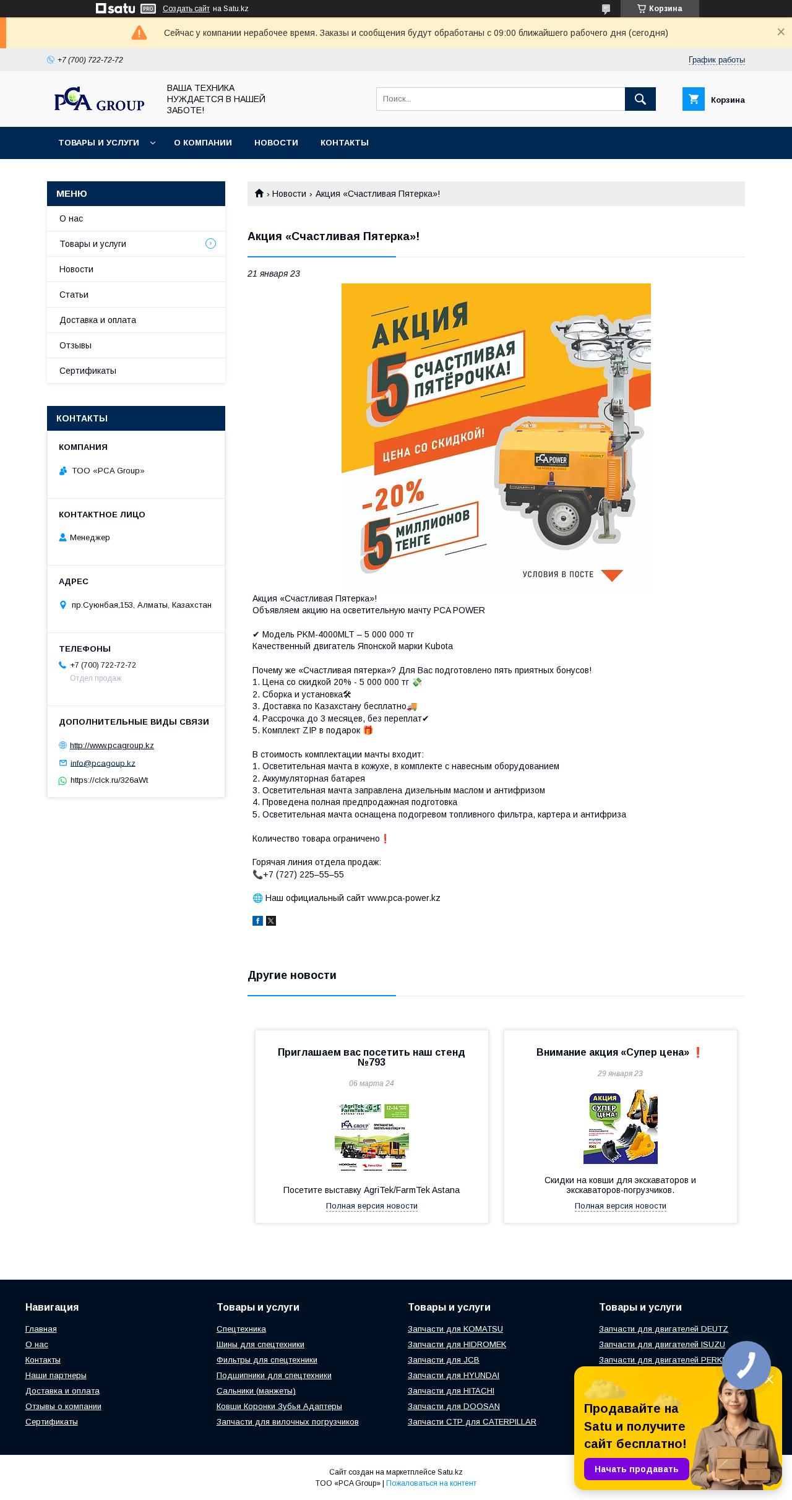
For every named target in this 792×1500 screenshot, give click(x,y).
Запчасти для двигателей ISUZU (662, 1344)
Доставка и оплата (97, 320)
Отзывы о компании (63, 1406)
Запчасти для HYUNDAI (453, 1375)
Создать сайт (186, 8)
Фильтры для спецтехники (267, 1359)
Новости (276, 142)
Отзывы (75, 345)
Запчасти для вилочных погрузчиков (288, 1421)
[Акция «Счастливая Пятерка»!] (496, 438)
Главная (41, 1329)
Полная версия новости (372, 1205)
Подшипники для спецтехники (274, 1375)
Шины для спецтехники (260, 1344)
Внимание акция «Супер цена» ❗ (620, 1052)
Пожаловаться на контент (431, 1483)
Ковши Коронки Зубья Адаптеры (279, 1406)
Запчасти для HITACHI (451, 1390)
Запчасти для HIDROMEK (457, 1344)
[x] (271, 923)
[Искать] (640, 99)
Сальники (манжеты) (256, 1390)
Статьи (73, 295)
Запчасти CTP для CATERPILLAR (472, 1421)
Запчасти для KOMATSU (455, 1329)
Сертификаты (87, 371)
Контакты (345, 142)
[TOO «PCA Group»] (99, 110)
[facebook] (257, 923)
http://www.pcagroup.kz (112, 745)
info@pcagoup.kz (103, 762)
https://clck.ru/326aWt (109, 780)
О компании (203, 142)
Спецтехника (241, 1329)
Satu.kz (450, 1472)
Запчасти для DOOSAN (454, 1406)
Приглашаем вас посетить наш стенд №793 (371, 1057)
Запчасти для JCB (444, 1359)
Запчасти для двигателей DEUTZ (663, 1329)
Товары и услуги (98, 142)
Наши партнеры (56, 1375)
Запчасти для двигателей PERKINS (667, 1359)
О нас (71, 218)
